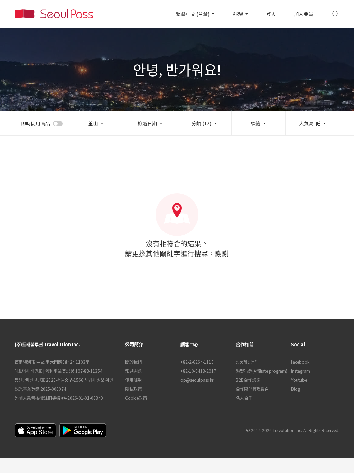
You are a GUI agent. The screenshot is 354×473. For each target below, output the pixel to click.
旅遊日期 (147, 123)
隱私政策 (133, 389)
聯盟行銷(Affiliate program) (260, 371)
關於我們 (133, 362)
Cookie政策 (136, 398)
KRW (238, 13)
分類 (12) (201, 123)
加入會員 (303, 13)
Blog (295, 389)
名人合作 (244, 398)
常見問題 (133, 371)
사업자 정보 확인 (98, 380)
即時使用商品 (35, 123)
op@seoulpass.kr (196, 380)
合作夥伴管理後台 (252, 389)
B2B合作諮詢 (248, 380)
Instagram (300, 371)
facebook (300, 362)
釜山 (93, 123)
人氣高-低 (309, 123)
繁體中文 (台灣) (193, 13)
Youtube (299, 380)
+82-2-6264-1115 (197, 362)
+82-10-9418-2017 (198, 371)
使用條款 (133, 380)
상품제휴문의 (247, 362)
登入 (271, 13)
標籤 (255, 123)
